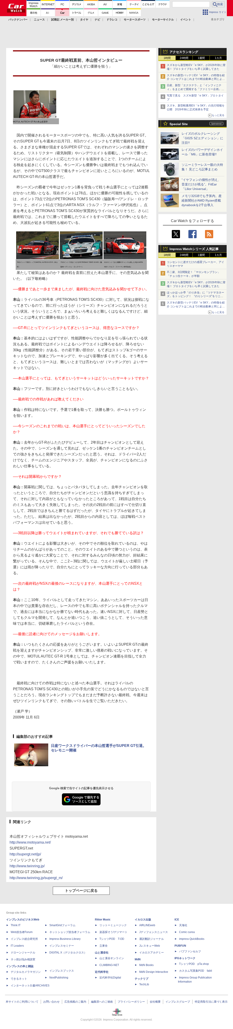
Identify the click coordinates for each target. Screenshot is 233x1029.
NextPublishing (58, 977)
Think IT (15, 925)
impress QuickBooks (191, 939)
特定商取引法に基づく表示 (211, 1001)
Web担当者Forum (22, 932)
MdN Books (146, 965)
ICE (177, 919)
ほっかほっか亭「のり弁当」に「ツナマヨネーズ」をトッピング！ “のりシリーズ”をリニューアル (195, 296)
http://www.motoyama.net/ (30, 842)
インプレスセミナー (61, 945)
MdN (138, 959)
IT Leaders (17, 945)
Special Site (179, 124)
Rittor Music (103, 919)
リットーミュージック (113, 925)
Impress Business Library (65, 939)
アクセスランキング (184, 52)
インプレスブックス (61, 970)
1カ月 (218, 58)
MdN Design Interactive (153, 971)
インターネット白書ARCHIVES (30, 985)
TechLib (144, 984)
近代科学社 (102, 971)
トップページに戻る (81, 890)
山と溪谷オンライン (111, 958)
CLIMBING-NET (109, 965)
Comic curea (187, 932)
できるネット (19, 978)
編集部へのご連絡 (102, 1001)
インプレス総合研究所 (24, 939)
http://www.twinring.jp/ (27, 866)
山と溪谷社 (102, 952)
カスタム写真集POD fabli (195, 970)
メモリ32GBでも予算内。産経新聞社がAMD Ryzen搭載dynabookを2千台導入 (202, 200)
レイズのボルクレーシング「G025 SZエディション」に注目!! (202, 138)
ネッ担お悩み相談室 (23, 959)
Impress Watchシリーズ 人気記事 (194, 249)
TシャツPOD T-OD (111, 939)
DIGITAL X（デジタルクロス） (68, 952)
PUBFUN (180, 945)
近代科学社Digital (110, 977)
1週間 (201, 58)
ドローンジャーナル (23, 952)
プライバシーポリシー (131, 1001)
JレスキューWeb (149, 945)
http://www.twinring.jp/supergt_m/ (36, 878)
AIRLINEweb (147, 925)
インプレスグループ (177, 1001)
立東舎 (103, 945)
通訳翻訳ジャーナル (151, 939)
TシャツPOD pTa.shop (194, 964)
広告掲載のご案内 (75, 1001)
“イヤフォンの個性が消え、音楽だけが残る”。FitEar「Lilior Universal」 (201, 184)
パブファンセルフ (190, 951)
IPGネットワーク (185, 958)
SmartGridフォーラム (62, 925)
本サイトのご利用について (22, 1001)
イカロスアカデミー (151, 952)
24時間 (184, 58)
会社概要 (155, 1001)
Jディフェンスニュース (153, 932)
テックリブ (141, 978)
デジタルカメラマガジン (26, 971)
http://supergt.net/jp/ (25, 854)
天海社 (183, 925)
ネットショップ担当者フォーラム (69, 932)
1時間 (167, 58)
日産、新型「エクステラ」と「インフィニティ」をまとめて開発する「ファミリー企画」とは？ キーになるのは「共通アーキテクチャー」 (196, 89)
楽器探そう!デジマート (113, 932)
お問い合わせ (51, 1001)
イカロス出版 (143, 919)
